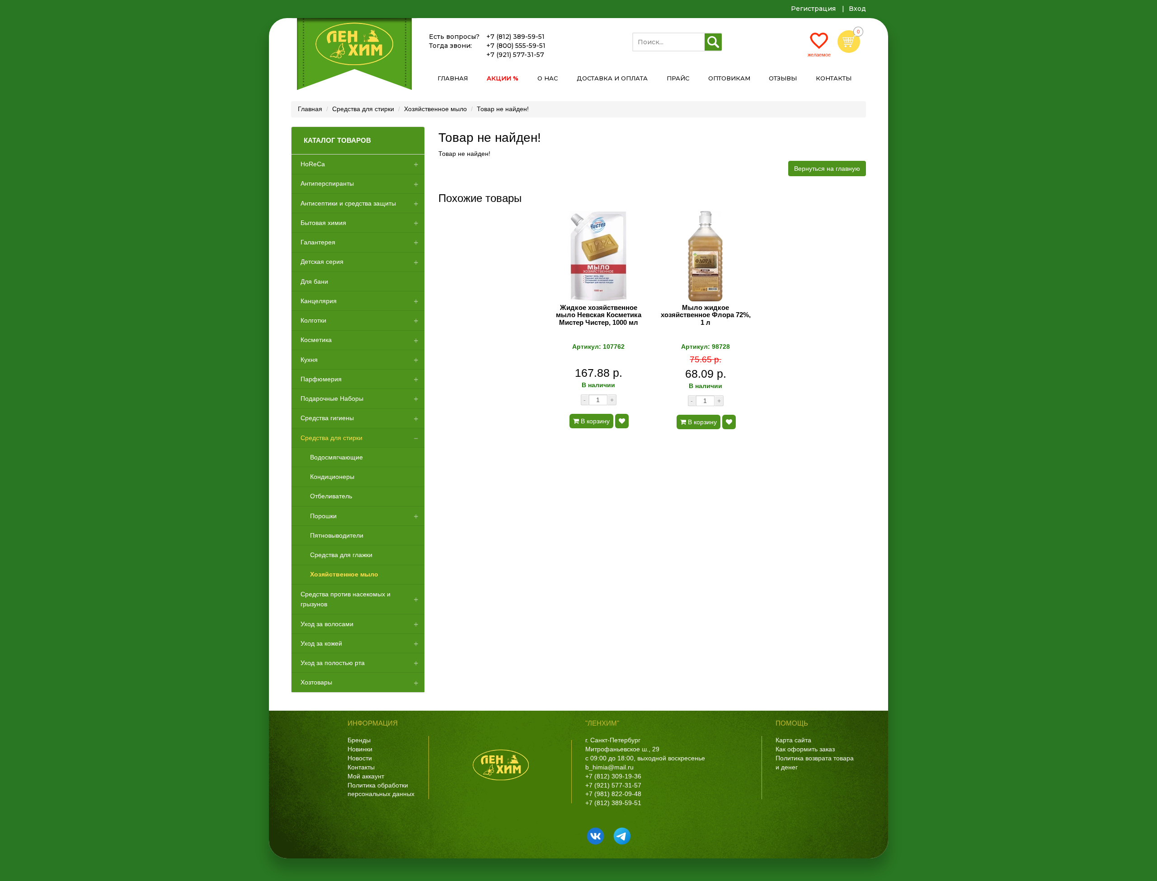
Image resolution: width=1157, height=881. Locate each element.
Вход (857, 9)
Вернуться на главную (827, 168)
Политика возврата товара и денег (815, 762)
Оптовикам (729, 78)
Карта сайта (793, 740)
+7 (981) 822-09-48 (613, 793)
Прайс (678, 78)
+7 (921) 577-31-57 (515, 55)
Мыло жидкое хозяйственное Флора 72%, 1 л (706, 315)
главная (452, 78)
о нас (547, 78)
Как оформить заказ (805, 749)
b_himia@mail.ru (609, 767)
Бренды (359, 740)
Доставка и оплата (612, 78)
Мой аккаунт (366, 776)
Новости (360, 758)
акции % (502, 78)
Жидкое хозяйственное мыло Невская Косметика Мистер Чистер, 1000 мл (598, 315)
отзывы (783, 78)
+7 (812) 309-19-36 (613, 776)
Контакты (361, 767)
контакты (833, 78)
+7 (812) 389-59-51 (515, 37)
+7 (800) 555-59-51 (516, 46)
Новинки (360, 749)
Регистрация (813, 9)
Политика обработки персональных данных (381, 790)
